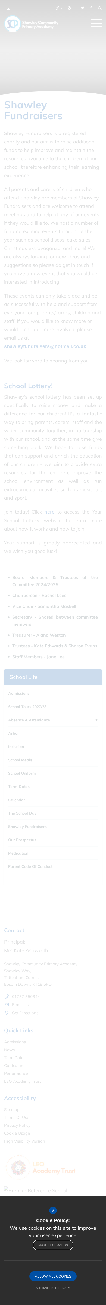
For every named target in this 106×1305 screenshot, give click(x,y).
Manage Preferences (53, 1288)
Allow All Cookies (53, 1276)
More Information (53, 1245)
